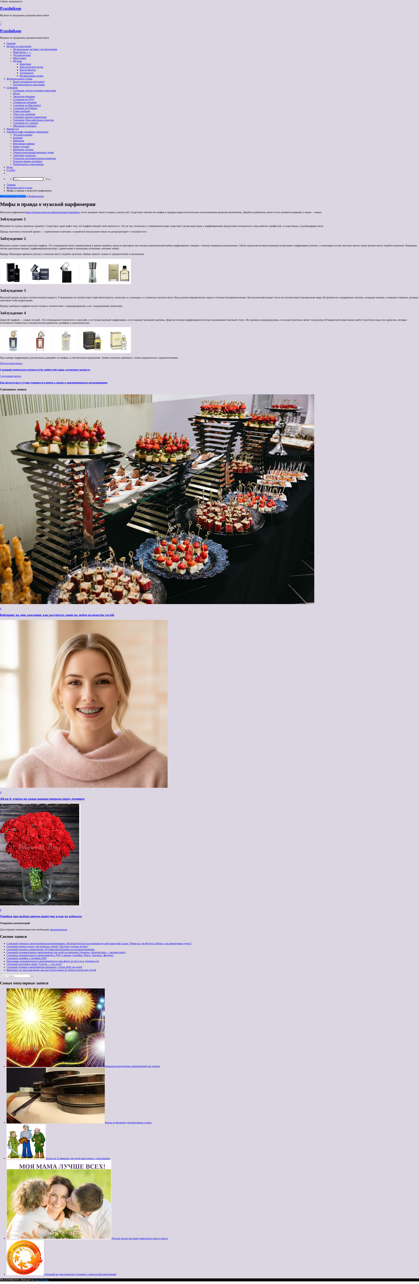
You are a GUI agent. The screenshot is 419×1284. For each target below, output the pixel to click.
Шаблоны (18, 140)
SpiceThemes (41, 1279)
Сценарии (12, 87)
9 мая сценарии (21, 111)
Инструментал (28, 69)
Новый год (13, 128)
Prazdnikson (10, 8)
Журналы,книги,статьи (19, 78)
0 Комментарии (35, 196)
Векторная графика (24, 143)
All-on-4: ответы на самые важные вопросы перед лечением (42, 799)
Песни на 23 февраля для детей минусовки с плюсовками (78, 1158)
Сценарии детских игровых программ (34, 90)
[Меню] (1, 21)
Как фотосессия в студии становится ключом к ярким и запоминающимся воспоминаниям (54, 382)
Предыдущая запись (11, 363)
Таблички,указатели (24, 155)
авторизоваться (58, 929)
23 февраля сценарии (25, 102)
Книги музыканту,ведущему (29, 81)
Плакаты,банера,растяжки (27, 161)
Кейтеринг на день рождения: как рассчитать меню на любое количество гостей (57, 615)
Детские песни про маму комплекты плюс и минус (139, 1238)
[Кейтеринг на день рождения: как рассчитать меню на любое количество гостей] (157, 603)
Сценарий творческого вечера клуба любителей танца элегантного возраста (45, 369)
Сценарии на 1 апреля (25, 123)
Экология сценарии (24, 96)
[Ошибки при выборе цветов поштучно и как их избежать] (40, 904)
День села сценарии (24, 114)
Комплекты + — (22, 52)
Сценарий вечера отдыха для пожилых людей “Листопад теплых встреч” (47, 946)
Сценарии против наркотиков (29, 117)
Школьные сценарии (24, 126)
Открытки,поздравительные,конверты (34, 158)
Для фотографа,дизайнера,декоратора (27, 131)
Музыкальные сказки (31, 75)
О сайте (11, 170)
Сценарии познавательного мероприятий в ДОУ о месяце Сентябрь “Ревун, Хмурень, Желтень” (60, 955)
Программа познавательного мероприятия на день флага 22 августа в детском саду (53, 961)
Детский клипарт (22, 134)
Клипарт (18, 137)
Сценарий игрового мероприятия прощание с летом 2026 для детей (44, 967)
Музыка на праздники (19, 46)
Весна (16, 93)
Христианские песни (31, 67)
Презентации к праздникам (28, 164)
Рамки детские (21, 146)
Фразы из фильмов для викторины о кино (128, 1122)
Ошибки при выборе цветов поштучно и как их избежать (41, 916)
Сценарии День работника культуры (33, 120)
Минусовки (19, 58)
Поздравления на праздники (29, 84)
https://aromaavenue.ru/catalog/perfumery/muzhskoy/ (53, 212)
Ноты (10, 167)
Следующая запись (10, 376)
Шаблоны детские (23, 149)
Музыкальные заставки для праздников (35, 49)
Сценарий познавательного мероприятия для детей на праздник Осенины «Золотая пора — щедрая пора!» (66, 952)
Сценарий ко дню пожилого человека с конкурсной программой (80, 1274)
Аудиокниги (27, 72)
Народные (25, 64)
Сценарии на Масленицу (27, 105)
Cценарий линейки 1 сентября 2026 (26, 958)
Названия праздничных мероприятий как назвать (132, 1066)
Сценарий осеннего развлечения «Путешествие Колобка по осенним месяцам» (51, 949)
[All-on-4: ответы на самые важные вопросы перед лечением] (84, 786)
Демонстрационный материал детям (33, 152)
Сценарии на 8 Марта (25, 108)
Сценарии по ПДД (23, 99)
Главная (11, 43)
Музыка (17, 61)
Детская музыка (22, 55)
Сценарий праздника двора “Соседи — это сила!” (34, 964)
